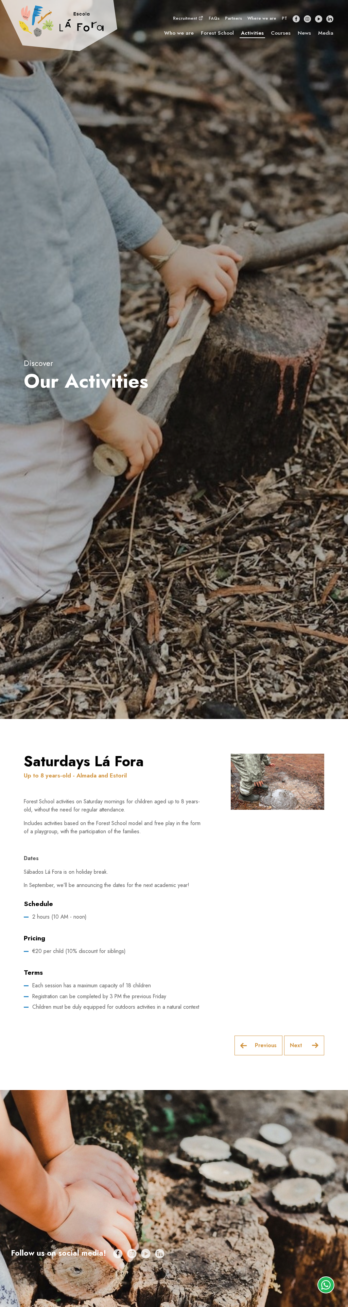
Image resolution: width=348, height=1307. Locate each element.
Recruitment (185, 18)
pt (284, 18)
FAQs (214, 18)
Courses (281, 33)
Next (297, 1045)
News (304, 33)
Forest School (217, 33)
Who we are (179, 33)
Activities (252, 33)
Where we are (261, 18)
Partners (233, 18)
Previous (266, 1045)
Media (325, 33)
